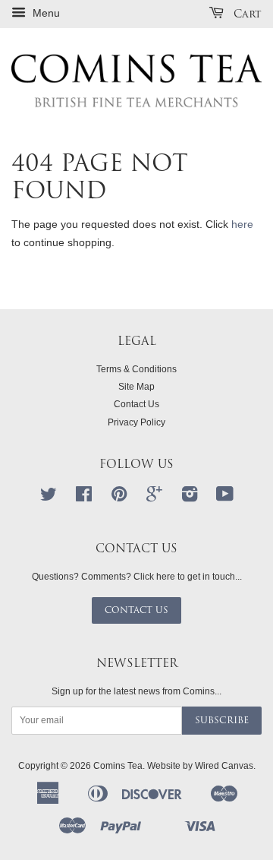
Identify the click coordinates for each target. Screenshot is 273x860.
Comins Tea (118, 765)
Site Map (136, 386)
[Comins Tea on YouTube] (225, 497)
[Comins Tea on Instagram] (189, 497)
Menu (45, 13)
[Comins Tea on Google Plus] (154, 497)
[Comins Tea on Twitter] (48, 497)
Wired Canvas (224, 765)
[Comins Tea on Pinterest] (119, 497)
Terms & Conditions (136, 369)
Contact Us (136, 404)
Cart (246, 13)
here (242, 224)
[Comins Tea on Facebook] (84, 497)
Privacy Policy (136, 422)
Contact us (136, 610)
